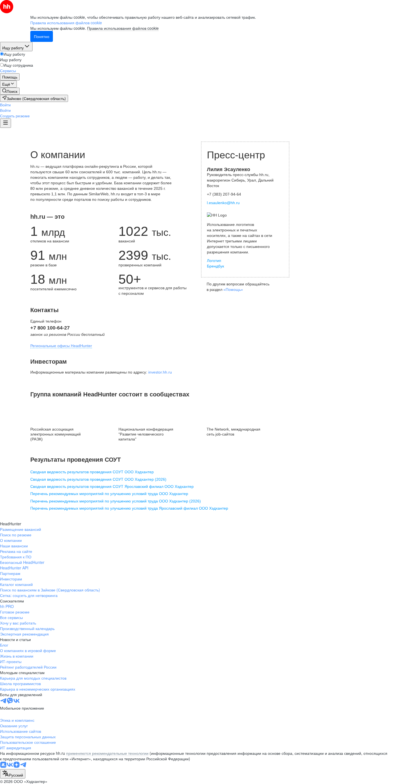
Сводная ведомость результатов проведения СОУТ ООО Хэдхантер (92, 472)
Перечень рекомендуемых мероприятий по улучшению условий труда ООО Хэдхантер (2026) (115, 501)
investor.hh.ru (160, 372)
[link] (10, 91)
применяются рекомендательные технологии (107, 753)
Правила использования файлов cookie (123, 28)
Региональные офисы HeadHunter (61, 346)
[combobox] (12, 773)
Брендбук (215, 266)
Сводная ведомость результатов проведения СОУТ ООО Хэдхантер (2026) (98, 479)
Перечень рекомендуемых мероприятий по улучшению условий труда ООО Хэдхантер (109, 493)
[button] (5, 104)
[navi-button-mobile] (5, 123)
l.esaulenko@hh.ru (223, 203)
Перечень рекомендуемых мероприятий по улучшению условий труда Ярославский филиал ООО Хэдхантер (129, 508)
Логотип (214, 260)
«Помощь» (233, 289)
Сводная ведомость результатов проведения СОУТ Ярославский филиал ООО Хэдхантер (112, 486)
